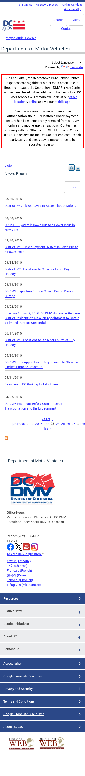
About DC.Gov (13, 726)
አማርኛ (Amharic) (19, 561)
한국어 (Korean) (18, 575)
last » (48, 428)
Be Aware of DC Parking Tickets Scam (31, 384)
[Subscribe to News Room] (6, 438)
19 (32, 423)
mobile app (62, 102)
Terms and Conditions (18, 701)
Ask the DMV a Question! (24, 554)
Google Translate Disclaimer (23, 676)
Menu (76, 20)
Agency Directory (47, 4)
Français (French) (19, 570)
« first (46, 419)
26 (68, 423)
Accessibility (72, 9)
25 (63, 423)
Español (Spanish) (20, 580)
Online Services (72, 4)
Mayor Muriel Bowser (21, 38)
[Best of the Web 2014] (21, 749)
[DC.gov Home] (13, 30)
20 (37, 423)
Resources (10, 598)
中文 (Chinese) (17, 566)
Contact (67, 28)
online (33, 102)
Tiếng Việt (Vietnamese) (24, 585)
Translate (76, 67)
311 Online (25, 4)
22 (47, 423)
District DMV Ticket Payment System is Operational (41, 205)
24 (58, 423)
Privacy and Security (18, 689)
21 (42, 423)
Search (58, 20)
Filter (72, 187)
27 (73, 423)
